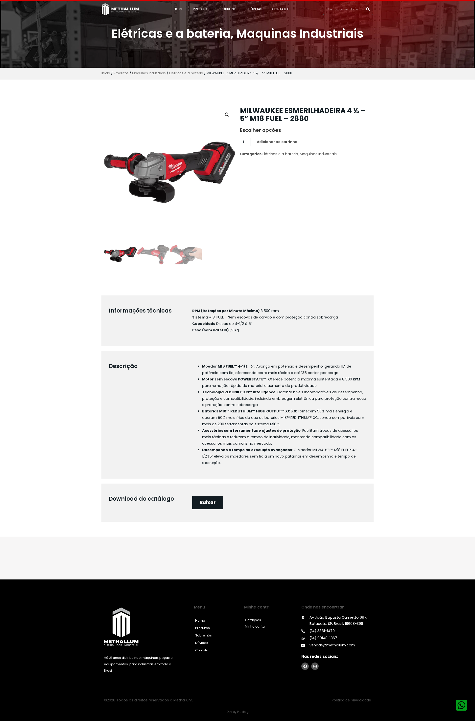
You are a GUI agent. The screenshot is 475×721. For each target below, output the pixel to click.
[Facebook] (305, 666)
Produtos (202, 9)
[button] (368, 9)
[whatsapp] (461, 705)
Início (105, 73)
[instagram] (315, 666)
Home (178, 9)
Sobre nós (229, 9)
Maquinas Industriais (299, 33)
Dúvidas (255, 9)
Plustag (243, 712)
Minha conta (255, 626)
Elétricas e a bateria (171, 33)
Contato (280, 9)
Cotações (253, 620)
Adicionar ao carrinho (277, 141)
